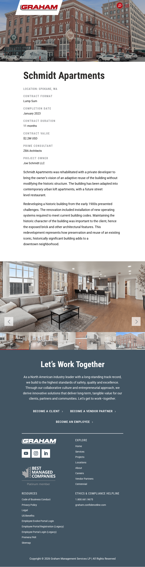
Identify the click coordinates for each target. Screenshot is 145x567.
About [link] (78, 468)
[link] (39, 7)
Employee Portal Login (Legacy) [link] (39, 532)
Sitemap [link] (26, 542)
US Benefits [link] (28, 515)
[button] (127, 9)
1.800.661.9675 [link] (84, 499)
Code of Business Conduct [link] (36, 499)
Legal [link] (25, 510)
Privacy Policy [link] (29, 504)
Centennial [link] (81, 484)
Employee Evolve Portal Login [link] (38, 521)
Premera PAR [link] (29, 537)
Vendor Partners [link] (84, 478)
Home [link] (78, 446)
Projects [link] (79, 457)
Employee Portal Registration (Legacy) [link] (43, 526)
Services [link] (79, 451)
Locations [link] (80, 462)
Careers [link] (79, 473)
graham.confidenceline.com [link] (90, 504)
